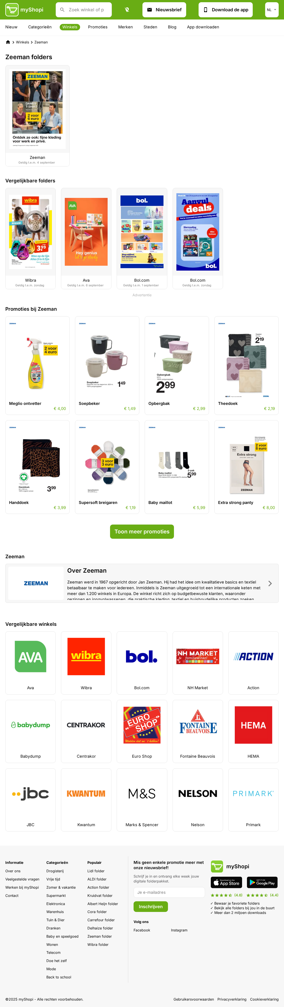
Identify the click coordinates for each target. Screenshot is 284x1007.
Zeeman (41, 42)
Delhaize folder (100, 928)
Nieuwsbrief (169, 9)
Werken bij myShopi (22, 887)
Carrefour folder (101, 920)
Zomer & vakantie (61, 887)
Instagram (179, 930)
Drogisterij (55, 871)
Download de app (230, 9)
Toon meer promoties (142, 531)
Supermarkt (56, 895)
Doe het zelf (56, 960)
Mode (51, 969)
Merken (125, 27)
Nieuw (11, 27)
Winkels (69, 27)
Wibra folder (97, 944)
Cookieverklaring (264, 999)
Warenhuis (55, 911)
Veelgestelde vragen (22, 879)
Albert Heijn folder (102, 904)
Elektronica (55, 904)
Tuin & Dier (55, 920)
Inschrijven (151, 906)
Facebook (142, 930)
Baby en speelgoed (62, 936)
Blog (172, 27)
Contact (11, 895)
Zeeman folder (99, 936)
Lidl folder (96, 871)
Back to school (58, 977)
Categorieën (40, 27)
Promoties (98, 27)
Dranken (53, 928)
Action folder (98, 887)
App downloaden (203, 27)
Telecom (53, 952)
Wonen (52, 944)
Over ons (12, 871)
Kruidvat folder (99, 895)
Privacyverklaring (232, 999)
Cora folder (97, 911)
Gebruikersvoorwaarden (194, 999)
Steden (150, 27)
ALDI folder (96, 879)
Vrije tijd (53, 879)
